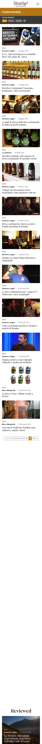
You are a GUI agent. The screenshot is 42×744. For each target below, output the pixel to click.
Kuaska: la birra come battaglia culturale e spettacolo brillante (17, 360)
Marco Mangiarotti (8, 390)
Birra (4, 21)
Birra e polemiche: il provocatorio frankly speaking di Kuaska (18, 225)
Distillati (18, 21)
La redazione (7, 153)
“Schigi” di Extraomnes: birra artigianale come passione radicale (19, 191)
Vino (5, 729)
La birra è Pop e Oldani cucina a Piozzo (17, 394)
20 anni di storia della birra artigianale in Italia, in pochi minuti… (21, 123)
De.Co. (11, 21)
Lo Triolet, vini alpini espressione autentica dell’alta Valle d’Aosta (17, 738)
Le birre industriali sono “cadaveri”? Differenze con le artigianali (20, 293)
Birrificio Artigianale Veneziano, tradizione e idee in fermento (17, 89)
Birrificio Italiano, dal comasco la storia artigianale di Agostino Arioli (19, 157)
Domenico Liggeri (8, 51)
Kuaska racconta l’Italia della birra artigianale (18, 259)
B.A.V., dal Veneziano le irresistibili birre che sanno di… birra (18, 55)
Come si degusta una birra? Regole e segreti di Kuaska (20, 326)
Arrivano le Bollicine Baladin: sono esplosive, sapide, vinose (19, 428)
